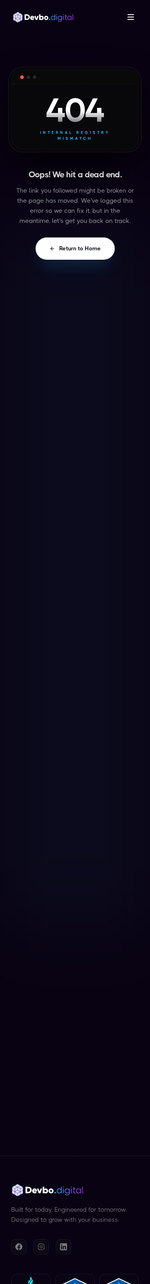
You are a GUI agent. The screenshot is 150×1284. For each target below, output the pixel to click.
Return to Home (80, 248)
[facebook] (19, 1246)
